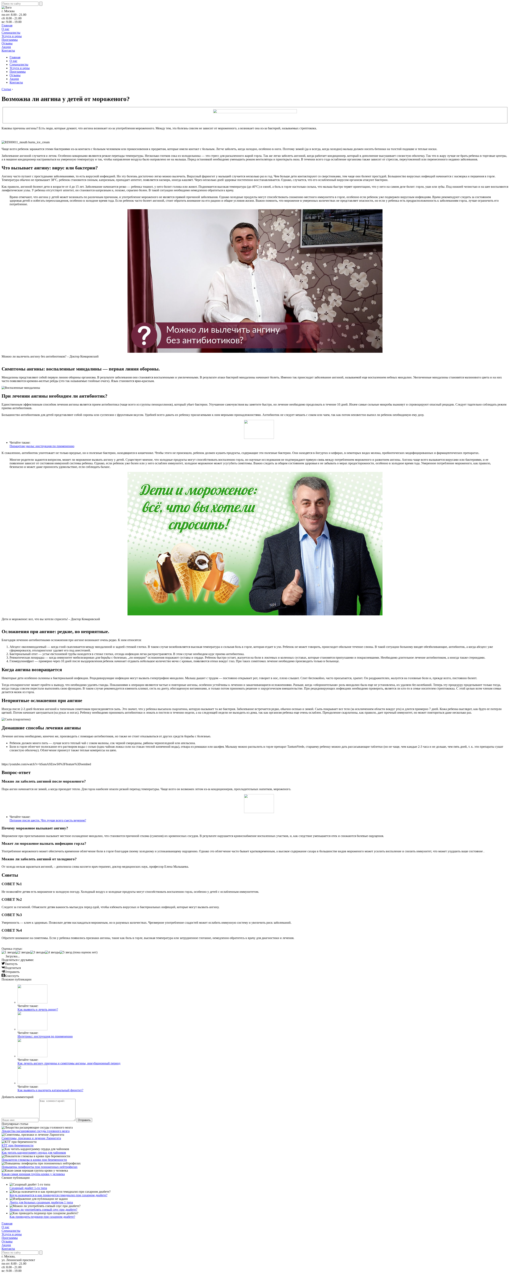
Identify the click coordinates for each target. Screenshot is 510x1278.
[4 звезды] (52, 952)
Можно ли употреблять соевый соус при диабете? (43, 1209)
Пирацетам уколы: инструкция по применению (42, 446)
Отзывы (7, 43)
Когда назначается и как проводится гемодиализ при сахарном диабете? (58, 1195)
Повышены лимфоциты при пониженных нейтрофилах (39, 1167)
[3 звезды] (37, 952)
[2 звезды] (23, 952)
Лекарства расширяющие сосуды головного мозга (36, 1131)
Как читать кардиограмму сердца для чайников (34, 1152)
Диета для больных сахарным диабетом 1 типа (41, 1202)
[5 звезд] (66, 952)
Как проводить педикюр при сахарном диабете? (42, 1216)
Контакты (8, 50)
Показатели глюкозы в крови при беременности (34, 1159)
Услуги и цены (12, 36)
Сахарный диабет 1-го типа (28, 1188)
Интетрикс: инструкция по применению (45, 1036)
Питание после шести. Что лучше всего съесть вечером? (48, 820)
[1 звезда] (9, 952)
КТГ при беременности (17, 1145)
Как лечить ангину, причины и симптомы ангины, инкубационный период (69, 1063)
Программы (10, 39)
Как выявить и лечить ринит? (38, 1009)
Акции (6, 47)
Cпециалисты (11, 32)
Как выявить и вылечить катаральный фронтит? (50, 1090)
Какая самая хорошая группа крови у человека (33, 1174)
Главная (7, 25)
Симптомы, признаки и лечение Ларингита (31, 1138)
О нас (5, 29)
